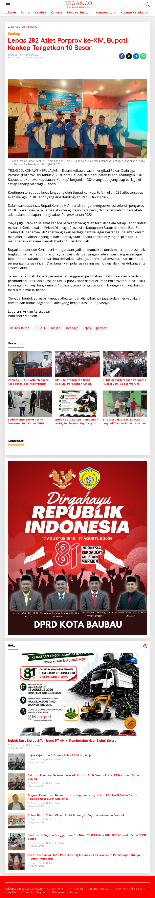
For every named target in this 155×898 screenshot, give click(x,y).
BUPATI (40, 328)
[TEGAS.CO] (78, 4)
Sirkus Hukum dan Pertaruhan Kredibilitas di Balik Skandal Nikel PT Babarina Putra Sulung (83, 777)
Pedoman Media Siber (128, 888)
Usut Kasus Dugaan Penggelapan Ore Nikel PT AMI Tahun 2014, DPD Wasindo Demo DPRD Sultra (87, 836)
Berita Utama (15, 57)
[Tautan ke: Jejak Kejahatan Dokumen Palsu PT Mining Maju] (16, 762)
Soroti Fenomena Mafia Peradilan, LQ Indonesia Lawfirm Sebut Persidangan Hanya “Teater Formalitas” (84, 856)
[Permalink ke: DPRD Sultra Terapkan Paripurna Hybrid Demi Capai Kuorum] (125, 364)
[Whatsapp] (143, 56)
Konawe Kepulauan (33, 57)
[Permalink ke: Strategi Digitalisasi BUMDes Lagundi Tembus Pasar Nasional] (125, 403)
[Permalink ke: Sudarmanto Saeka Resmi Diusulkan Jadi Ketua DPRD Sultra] (30, 403)
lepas (87, 328)
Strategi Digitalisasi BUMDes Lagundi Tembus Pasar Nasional (124, 421)
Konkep (14, 33)
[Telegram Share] (136, 56)
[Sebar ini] (122, 56)
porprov (101, 328)
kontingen (72, 328)
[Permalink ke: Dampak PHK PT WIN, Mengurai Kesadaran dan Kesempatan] (30, 364)
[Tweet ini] (129, 56)
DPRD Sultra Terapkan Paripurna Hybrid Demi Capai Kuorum (124, 381)
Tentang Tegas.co (99, 888)
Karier (74, 892)
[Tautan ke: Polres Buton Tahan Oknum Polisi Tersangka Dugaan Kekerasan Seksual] (16, 821)
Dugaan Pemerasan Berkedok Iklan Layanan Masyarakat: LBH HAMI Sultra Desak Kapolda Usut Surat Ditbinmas (82, 797)
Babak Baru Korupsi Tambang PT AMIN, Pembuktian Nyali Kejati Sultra (77, 421)
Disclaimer (58, 892)
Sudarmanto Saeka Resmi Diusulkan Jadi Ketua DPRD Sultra (26, 421)
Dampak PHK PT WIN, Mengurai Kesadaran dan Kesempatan (28, 381)
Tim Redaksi (75, 888)
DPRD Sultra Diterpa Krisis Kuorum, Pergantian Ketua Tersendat (73, 381)
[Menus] (8, 4)
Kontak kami (55, 888)
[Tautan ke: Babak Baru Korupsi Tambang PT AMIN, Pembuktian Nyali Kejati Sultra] (77, 694)
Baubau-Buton (19, 328)
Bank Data (11, 892)
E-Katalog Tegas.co (35, 892)
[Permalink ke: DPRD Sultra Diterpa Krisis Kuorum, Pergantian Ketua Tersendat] (77, 364)
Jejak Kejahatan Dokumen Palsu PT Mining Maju (60, 755)
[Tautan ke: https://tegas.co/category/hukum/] (145, 646)
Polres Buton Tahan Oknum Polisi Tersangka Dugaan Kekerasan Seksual (76, 815)
